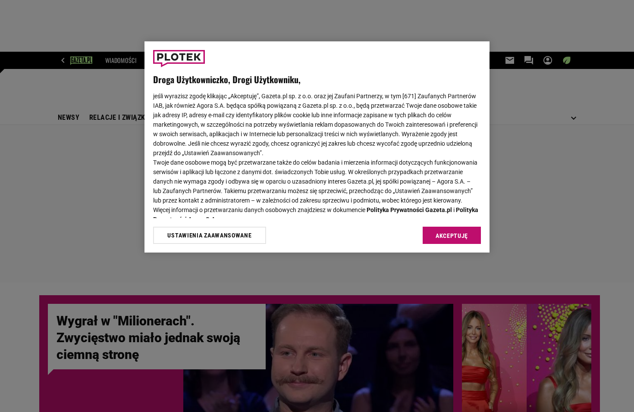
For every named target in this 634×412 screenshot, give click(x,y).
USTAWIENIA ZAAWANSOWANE (209, 235)
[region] (317, 147)
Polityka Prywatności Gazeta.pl (409, 209)
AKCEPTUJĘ (452, 235)
